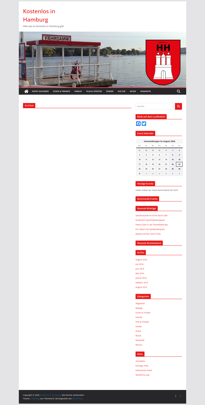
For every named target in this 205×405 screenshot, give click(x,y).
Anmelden (140, 361)
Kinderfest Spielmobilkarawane (150, 220)
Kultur (121, 91)
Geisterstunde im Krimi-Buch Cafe (151, 215)
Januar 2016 (141, 278)
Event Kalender (40, 91)
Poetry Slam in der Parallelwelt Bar (152, 224)
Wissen (139, 344)
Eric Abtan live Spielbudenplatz (150, 229)
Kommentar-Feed (144, 370)
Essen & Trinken (61, 91)
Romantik (145, 91)
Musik (133, 91)
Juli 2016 (140, 264)
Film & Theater (94, 91)
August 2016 (141, 259)
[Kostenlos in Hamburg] (102, 33)
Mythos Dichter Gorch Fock (148, 234)
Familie (78, 91)
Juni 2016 (140, 268)
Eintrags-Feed (142, 365)
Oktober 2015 (142, 282)
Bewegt (139, 308)
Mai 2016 (140, 273)
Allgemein (140, 303)
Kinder (109, 91)
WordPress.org (142, 375)
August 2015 (141, 287)
